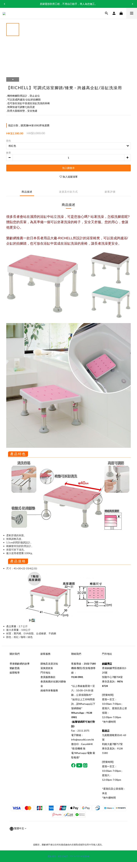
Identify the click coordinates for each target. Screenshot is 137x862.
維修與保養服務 (49, 690)
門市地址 (45, 672)
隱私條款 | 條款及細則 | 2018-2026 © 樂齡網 (68, 856)
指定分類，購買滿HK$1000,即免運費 (28, 125)
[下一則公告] (132, 4)
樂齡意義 (15, 668)
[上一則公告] (4, 4)
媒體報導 (15, 672)
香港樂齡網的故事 (20, 663)
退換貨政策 (46, 668)
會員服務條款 (47, 676)
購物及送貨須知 (49, 663)
